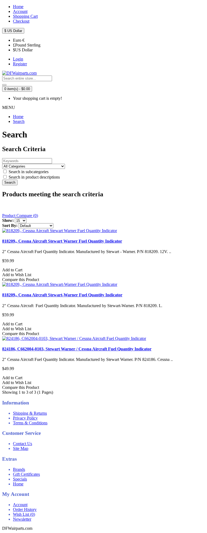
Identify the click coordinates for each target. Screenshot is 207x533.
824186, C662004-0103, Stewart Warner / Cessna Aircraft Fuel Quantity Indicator (76, 349)
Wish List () (24, 514)
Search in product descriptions (34, 177)
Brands (19, 469)
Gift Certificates (26, 474)
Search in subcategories (28, 171)
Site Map (20, 448)
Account (20, 504)
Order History (25, 509)
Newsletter (22, 519)
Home (18, 116)
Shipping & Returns (30, 413)
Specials (20, 479)
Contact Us (22, 443)
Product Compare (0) (20, 215)
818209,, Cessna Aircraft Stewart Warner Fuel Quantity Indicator (62, 241)
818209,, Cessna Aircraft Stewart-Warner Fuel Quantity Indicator (62, 295)
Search (19, 121)
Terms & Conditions (30, 423)
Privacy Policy (25, 418)
